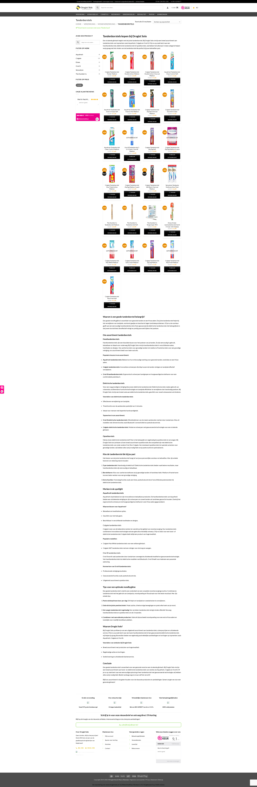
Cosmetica (104, 14)
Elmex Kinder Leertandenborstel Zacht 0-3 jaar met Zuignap (172, 224)
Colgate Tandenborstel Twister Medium (112, 73)
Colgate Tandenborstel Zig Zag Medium (152, 261)
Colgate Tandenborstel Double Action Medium (132, 73)
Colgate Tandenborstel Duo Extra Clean (172, 110)
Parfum (151, 14)
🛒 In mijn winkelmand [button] (112, 81)
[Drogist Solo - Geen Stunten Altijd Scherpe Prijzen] (84, 7)
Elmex (78, 62)
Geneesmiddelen (129, 14)
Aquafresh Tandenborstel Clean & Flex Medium (132, 110)
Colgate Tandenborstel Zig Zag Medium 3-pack (132, 186)
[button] (168, 7)
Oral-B (78, 66)
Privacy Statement (151, 780)
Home (78, 24)
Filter (79, 85)
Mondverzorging (106, 24)
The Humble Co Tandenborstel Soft (132, 224)
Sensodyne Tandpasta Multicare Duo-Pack (172, 186)
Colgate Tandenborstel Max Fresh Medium (172, 261)
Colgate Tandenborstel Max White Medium (112, 261)
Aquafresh (79, 54)
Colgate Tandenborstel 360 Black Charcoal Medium (152, 187)
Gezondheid (115, 14)
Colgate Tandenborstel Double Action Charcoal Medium (152, 74)
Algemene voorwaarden (137, 780)
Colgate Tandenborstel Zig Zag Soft (152, 148)
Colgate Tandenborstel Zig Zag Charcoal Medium (152, 111)
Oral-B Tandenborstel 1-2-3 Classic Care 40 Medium (132, 149)
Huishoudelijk (92, 14)
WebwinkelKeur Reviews (130, 785)
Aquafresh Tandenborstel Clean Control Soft (172, 73)
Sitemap (160, 780)
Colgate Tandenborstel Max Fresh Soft (112, 297)
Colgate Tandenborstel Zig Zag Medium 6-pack (172, 148)
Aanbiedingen (162, 14)
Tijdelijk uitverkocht (132, 158)
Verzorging (80, 14)
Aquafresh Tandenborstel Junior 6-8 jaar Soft (112, 110)
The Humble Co (81, 74)
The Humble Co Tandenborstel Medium (112, 224)
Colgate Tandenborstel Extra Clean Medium (132, 261)
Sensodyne (79, 70)
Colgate (78, 58)
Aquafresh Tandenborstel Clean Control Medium (112, 148)
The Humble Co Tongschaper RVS (152, 224)
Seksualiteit (141, 14)
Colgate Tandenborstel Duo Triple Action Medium (112, 187)
